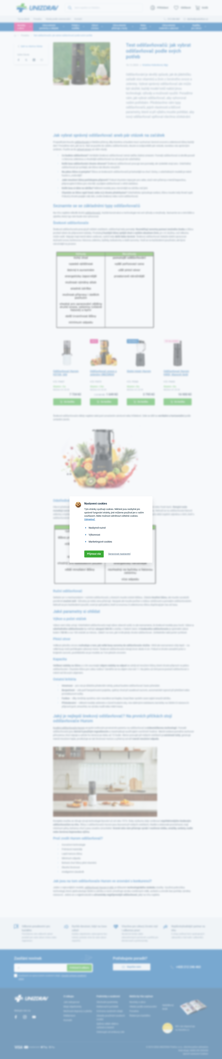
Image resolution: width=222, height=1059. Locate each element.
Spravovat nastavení (119, 553)
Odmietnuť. (89, 519)
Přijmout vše (94, 553)
